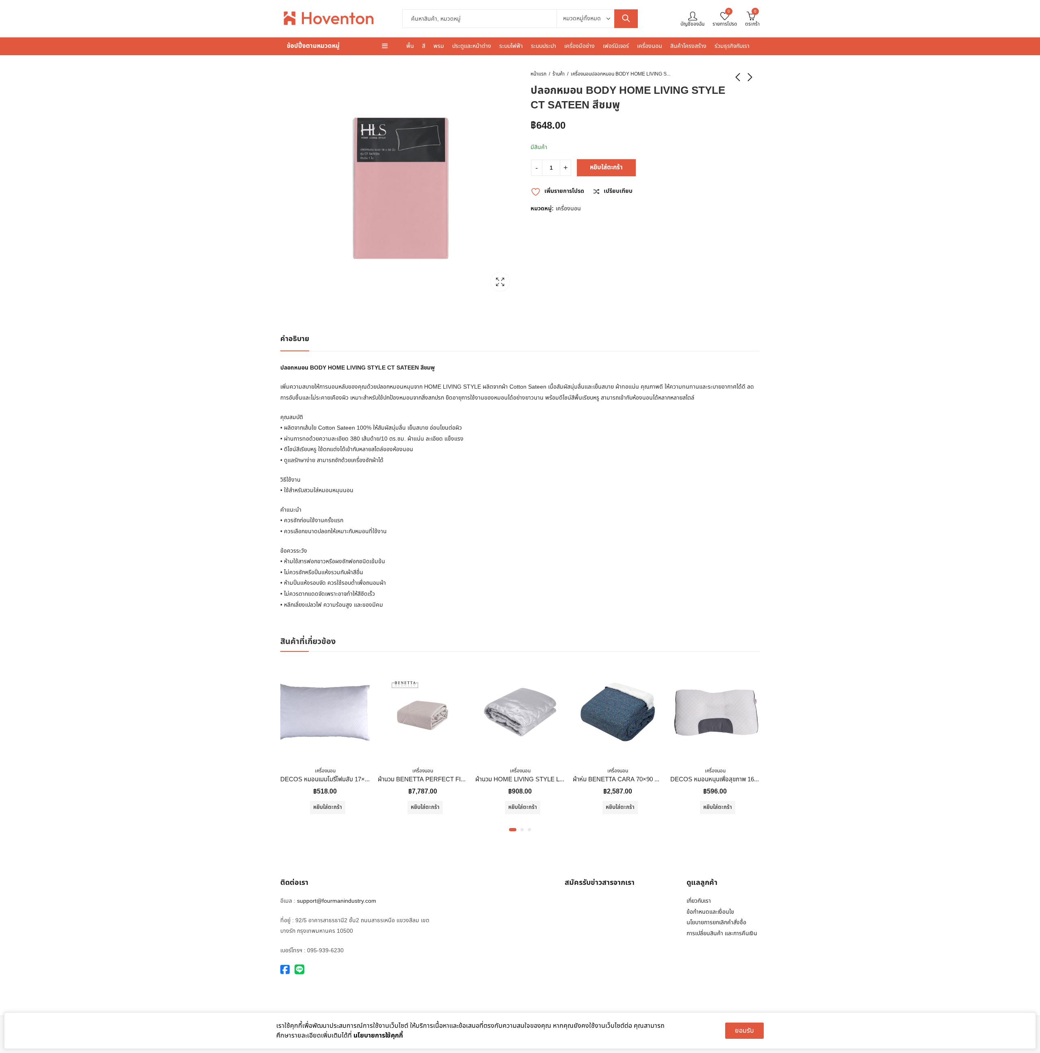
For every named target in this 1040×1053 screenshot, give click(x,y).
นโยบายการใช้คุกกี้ (378, 1035)
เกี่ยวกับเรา (699, 901)
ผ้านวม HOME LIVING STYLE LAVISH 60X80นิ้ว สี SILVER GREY (562, 779)
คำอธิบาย (294, 338)
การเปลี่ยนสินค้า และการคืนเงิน (722, 933)
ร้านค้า (558, 74)
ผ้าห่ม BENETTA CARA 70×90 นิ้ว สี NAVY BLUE (637, 779)
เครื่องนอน (581, 74)
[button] (512, 829)
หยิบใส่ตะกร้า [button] (327, 807)
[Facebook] (285, 969)
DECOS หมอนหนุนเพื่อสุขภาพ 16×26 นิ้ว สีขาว (728, 779)
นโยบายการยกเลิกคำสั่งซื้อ (716, 922)
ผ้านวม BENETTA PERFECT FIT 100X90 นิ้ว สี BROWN (451, 779)
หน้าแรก (538, 74)
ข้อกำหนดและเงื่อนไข (710, 912)
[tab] (294, 339)
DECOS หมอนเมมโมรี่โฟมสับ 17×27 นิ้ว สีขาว (336, 779)
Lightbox (500, 281)
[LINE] (299, 969)
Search (626, 18)
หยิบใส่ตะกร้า (606, 167)
